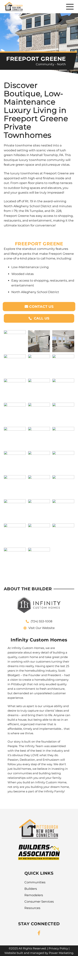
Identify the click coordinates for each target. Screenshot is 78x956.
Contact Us (41, 307)
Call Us (41, 318)
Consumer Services (39, 901)
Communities (34, 882)
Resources (32, 908)
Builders (30, 889)
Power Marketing (61, 953)
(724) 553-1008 (41, 621)
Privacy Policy (58, 948)
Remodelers (33, 895)
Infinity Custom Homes (28, 648)
